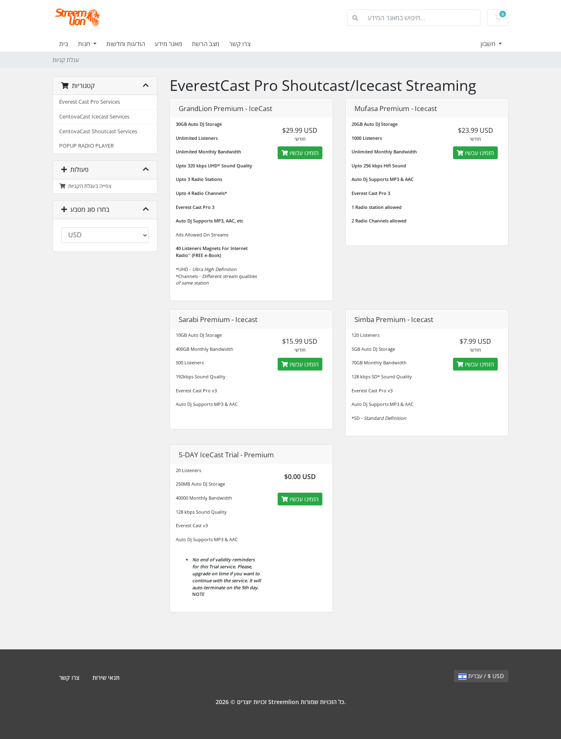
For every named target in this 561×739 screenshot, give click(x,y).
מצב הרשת (205, 43)
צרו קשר (240, 43)
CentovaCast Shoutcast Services (98, 131)
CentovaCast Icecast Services (94, 116)
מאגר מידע (168, 43)
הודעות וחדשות (125, 43)
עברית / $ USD (485, 676)
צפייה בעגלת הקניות (88, 186)
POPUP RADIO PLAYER (86, 145)
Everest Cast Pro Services (89, 101)
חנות (85, 43)
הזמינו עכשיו (303, 153)
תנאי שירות (106, 677)
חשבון (489, 43)
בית (63, 43)
